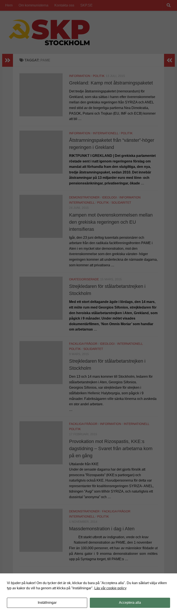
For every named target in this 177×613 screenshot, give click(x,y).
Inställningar (47, 602)
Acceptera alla (130, 602)
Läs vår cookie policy (110, 588)
